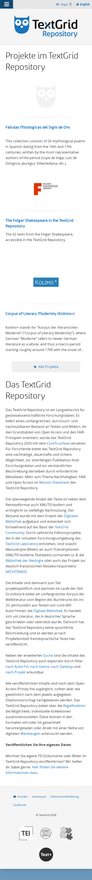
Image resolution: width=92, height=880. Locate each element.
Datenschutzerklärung (64, 796)
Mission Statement (54, 482)
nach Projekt (16, 672)
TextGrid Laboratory (22, 543)
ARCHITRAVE (15, 571)
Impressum (39, 796)
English (85, 5)
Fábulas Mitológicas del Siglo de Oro (38, 127)
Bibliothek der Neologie (24, 560)
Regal (65, 4)
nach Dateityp (62, 666)
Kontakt (22, 796)
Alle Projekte (48, 366)
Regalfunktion (74, 705)
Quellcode (19, 805)
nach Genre (39, 666)
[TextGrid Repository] (46, 16)
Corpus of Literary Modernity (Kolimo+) (40, 313)
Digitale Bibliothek (47, 610)
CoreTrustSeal (58, 443)
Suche (48, 655)
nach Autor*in (17, 666)
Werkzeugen (30, 733)
